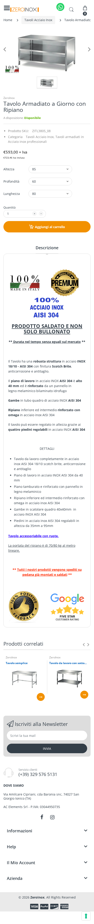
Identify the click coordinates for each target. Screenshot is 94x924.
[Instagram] (52, 817)
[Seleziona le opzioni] (41, 697)
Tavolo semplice (17, 663)
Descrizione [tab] (47, 247)
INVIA (47, 748)
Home (7, 20)
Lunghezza (11, 193)
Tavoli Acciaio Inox (38, 20)
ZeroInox (9, 98)
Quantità (9, 207)
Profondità (11, 181)
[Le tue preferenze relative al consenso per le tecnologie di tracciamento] (86, 916)
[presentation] (83, 644)
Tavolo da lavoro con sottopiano (68, 663)
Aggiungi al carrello (50, 227)
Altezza (8, 169)
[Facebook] (41, 817)
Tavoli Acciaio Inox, (40, 137)
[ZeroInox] (24, 10)
